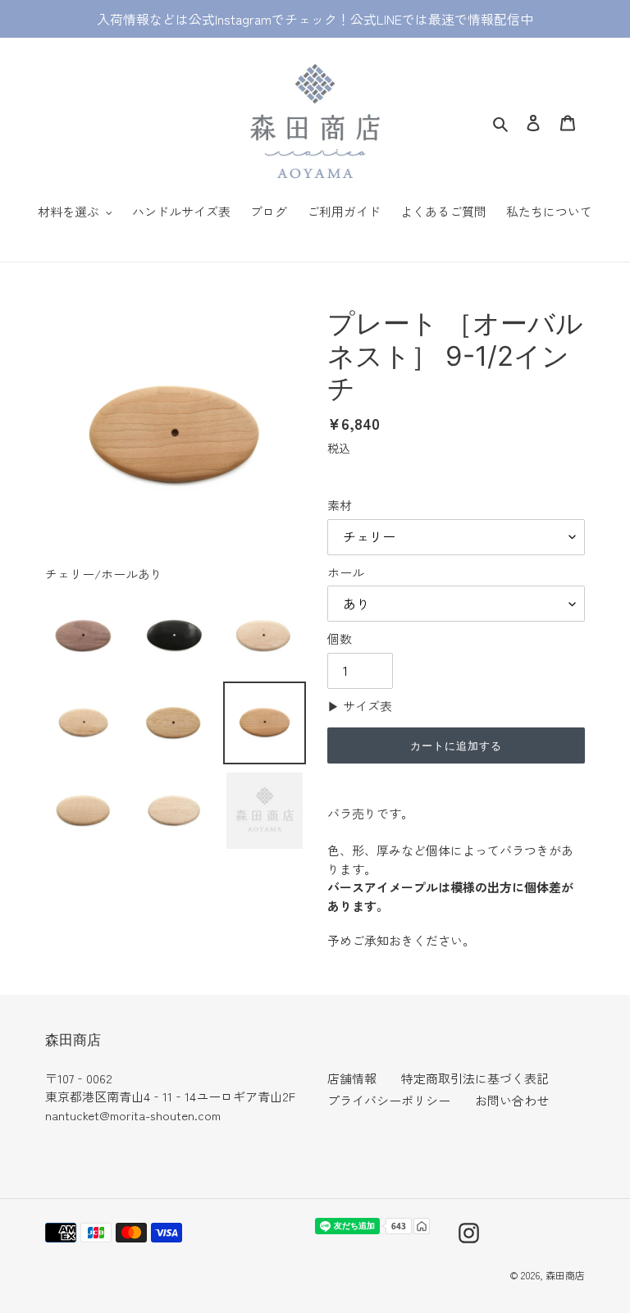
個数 (339, 638)
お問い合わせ (512, 1100)
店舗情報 (352, 1078)
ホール (345, 572)
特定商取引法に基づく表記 (475, 1078)
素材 (339, 504)
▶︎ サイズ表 (359, 705)
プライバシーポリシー (388, 1100)
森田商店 (565, 1275)
